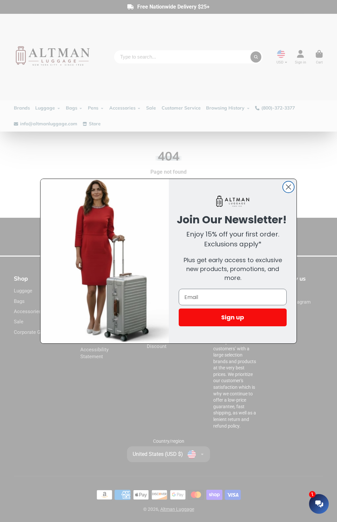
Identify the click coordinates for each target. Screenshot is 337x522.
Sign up (232, 317)
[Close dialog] (288, 187)
